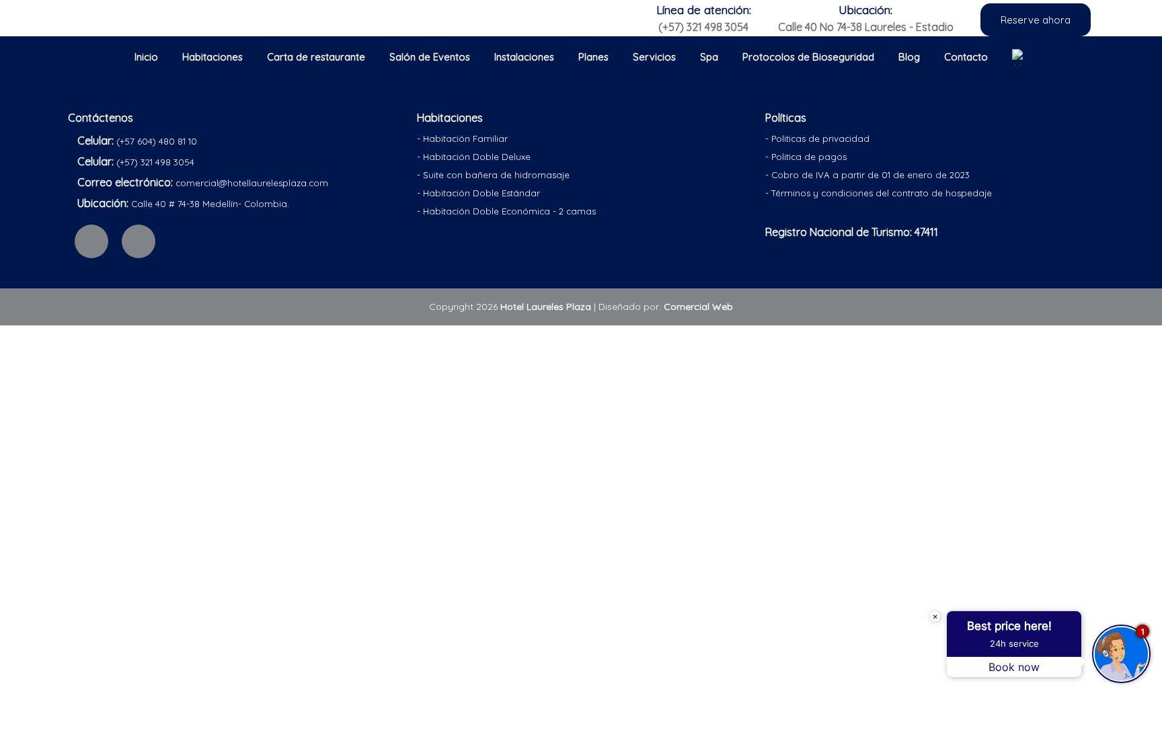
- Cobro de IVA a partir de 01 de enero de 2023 (867, 174)
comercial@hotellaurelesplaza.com (252, 182)
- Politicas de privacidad (817, 138)
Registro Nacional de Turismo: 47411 (851, 232)
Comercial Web (698, 307)
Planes (593, 56)
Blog (909, 56)
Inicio (146, 56)
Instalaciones (524, 56)
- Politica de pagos (806, 156)
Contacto (966, 56)
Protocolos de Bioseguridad (808, 56)
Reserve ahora (1036, 19)
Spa (709, 56)
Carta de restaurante (316, 56)
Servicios (654, 56)
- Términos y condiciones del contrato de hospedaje (878, 193)
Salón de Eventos (429, 56)
